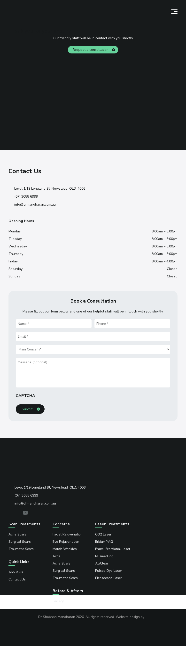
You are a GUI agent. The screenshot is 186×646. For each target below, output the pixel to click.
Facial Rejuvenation (68, 534)
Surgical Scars (19, 541)
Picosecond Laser (108, 578)
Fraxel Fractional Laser (112, 549)
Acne (57, 556)
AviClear (101, 563)
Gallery (58, 601)
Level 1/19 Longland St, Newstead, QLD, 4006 (49, 188)
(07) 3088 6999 (26, 196)
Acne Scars (17, 534)
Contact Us (17, 579)
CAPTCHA (25, 395)
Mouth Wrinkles (65, 549)
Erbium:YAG (104, 541)
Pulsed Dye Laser (108, 570)
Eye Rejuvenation (66, 541)
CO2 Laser (103, 534)
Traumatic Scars (21, 549)
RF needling (104, 556)
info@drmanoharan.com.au (35, 204)
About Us (15, 572)
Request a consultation (90, 49)
